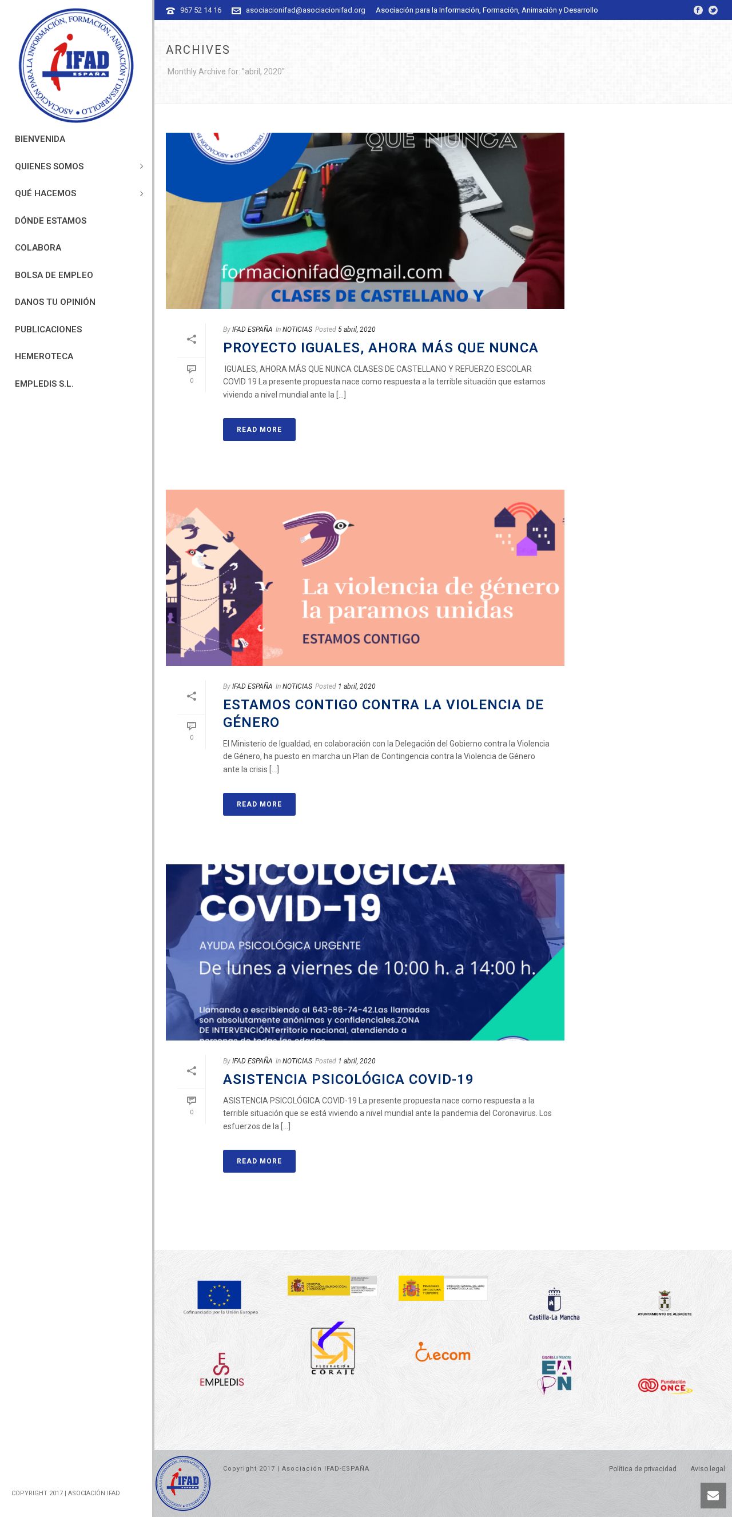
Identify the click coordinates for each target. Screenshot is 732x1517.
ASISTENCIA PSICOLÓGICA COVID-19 (348, 1079)
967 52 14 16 (200, 10)
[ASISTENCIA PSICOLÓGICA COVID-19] (365, 952)
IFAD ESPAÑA (252, 329)
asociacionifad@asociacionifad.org (305, 10)
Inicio (698, 93)
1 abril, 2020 (357, 686)
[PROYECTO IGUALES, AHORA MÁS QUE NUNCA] (365, 221)
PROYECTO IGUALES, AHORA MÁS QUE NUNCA (381, 348)
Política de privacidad (643, 1469)
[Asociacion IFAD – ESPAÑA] (76, 66)
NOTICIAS (297, 329)
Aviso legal (707, 1469)
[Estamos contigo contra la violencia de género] (365, 578)
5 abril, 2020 (357, 329)
